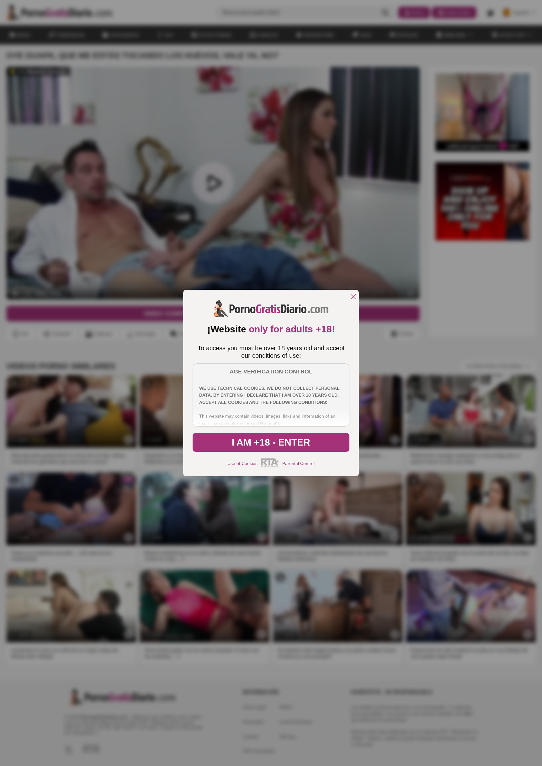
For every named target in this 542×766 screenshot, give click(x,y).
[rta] (270, 465)
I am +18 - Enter (271, 442)
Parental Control (298, 463)
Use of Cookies (242, 463)
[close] (353, 297)
